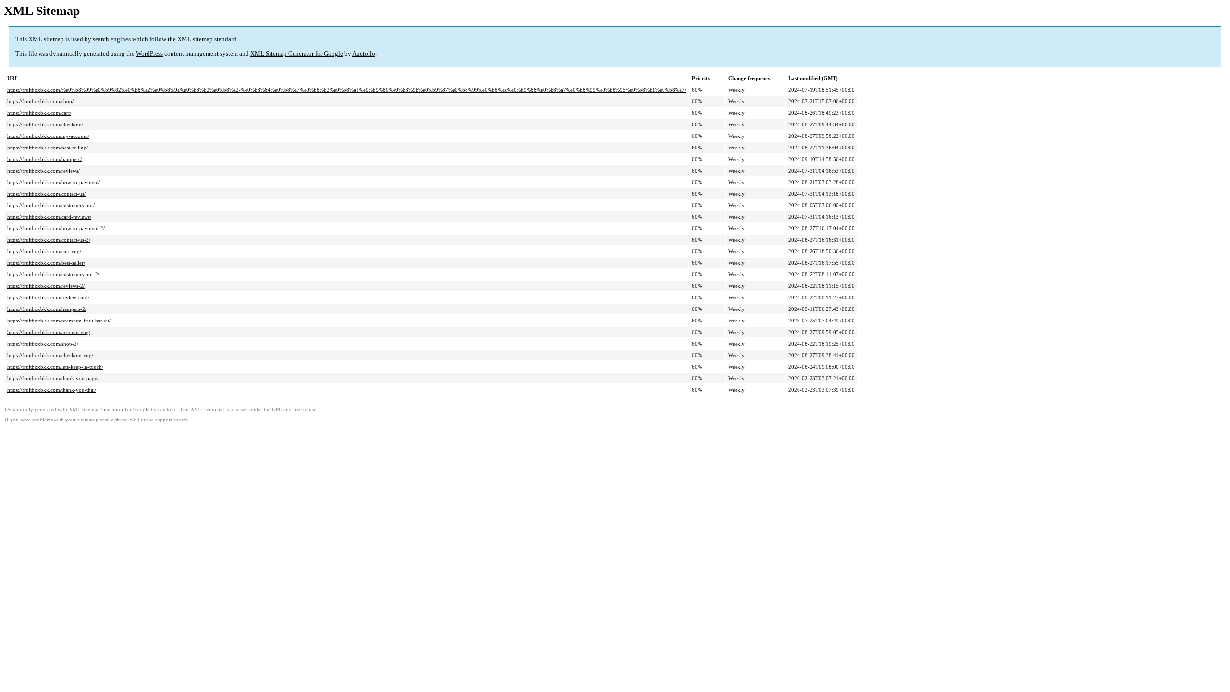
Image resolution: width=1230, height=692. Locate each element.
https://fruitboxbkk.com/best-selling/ (47, 147)
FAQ (134, 419)
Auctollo (363, 53)
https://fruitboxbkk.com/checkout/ (45, 124)
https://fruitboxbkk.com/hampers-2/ (46, 309)
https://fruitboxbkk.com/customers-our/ (51, 205)
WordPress (149, 53)
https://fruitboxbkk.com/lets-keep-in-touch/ (55, 367)
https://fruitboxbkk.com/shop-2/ (42, 343)
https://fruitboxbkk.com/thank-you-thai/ (51, 390)
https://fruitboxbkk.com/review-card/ (48, 297)
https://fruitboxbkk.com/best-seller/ (46, 263)
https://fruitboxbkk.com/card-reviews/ (49, 217)
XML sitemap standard (206, 39)
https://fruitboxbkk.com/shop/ (40, 101)
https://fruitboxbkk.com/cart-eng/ (44, 251)
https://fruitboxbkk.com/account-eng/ (48, 332)
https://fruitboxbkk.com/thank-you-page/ (52, 378)
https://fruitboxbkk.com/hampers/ (44, 159)
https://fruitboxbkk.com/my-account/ (48, 136)
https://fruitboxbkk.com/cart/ (39, 113)
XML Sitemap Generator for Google (296, 53)
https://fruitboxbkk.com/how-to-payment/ (53, 182)
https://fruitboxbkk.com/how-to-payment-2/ (56, 228)
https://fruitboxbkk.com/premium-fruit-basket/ (59, 320)
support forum (171, 419)
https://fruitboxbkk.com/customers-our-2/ (53, 274)
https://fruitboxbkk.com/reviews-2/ (46, 286)
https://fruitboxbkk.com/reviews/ (43, 170)
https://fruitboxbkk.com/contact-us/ (46, 194)
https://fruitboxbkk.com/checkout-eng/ (50, 355)
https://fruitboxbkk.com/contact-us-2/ (48, 240)
